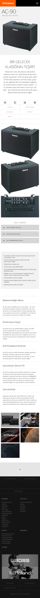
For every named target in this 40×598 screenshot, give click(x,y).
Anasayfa (5, 102)
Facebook (25, 102)
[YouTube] (20, 486)
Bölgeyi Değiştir (18, 491)
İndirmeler (30, 112)
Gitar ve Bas (5, 509)
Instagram (22, 508)
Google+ (35, 102)
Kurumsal (23, 530)
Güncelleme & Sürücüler (8, 534)
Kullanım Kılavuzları (7, 535)
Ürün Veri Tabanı (6, 541)
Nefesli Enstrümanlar (7, 513)
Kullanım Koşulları (30, 583)
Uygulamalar (5, 526)
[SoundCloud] (27, 486)
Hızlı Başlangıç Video (7, 539)
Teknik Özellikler (30, 107)
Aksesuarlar (10, 112)
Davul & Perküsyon (7, 511)
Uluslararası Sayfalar (10, 479)
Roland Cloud (5, 521)
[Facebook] (13, 486)
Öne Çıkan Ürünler (7, 502)
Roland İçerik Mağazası (30, 479)
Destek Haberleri (6, 543)
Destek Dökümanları (7, 537)
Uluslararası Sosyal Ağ (26, 502)
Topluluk (23, 499)
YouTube (22, 504)
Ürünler (5, 499)
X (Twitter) (22, 509)
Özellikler (10, 107)
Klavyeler (4, 508)
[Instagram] (23, 486)
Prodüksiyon (5, 515)
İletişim (4, 547)
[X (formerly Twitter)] (16, 486)
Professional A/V (6, 522)
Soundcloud (23, 511)
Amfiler (3, 517)
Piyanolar (4, 504)
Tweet (15, 102)
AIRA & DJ (4, 519)
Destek (10, 116)
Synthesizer (5, 506)
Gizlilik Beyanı (10, 583)
